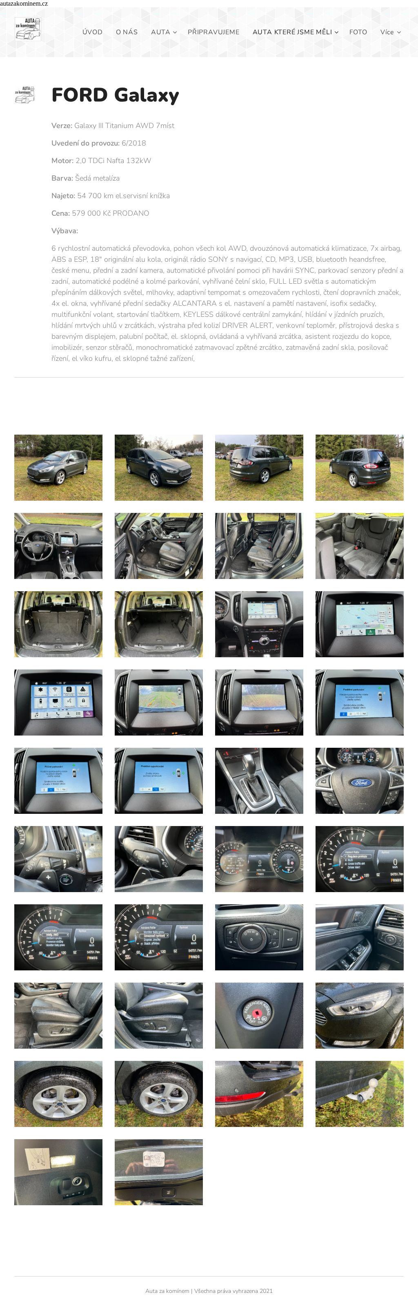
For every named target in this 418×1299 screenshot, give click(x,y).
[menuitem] (94, 32)
